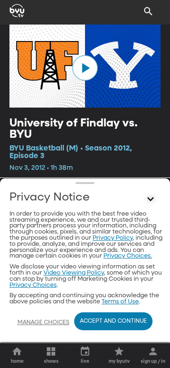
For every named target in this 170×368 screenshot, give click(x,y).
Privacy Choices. (127, 256)
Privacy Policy (113, 238)
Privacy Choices (33, 285)
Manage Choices (43, 323)
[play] (85, 68)
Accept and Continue (113, 321)
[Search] (148, 11)
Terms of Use (120, 302)
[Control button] (150, 199)
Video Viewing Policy (73, 273)
